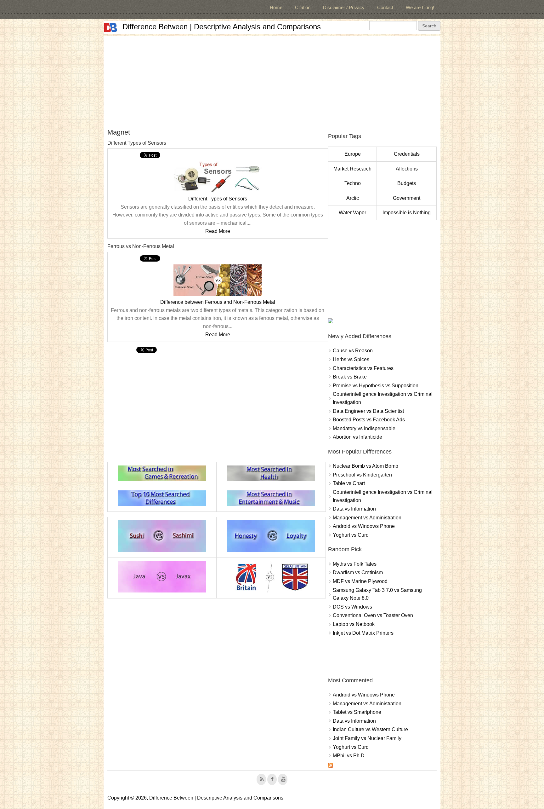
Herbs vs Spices (351, 359)
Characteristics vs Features (363, 368)
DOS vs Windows (352, 607)
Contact (385, 7)
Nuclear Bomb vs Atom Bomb (365, 466)
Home (276, 7)
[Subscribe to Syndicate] (330, 766)
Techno (352, 183)
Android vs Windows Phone (364, 526)
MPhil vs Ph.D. (349, 755)
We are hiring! (420, 7)
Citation (302, 7)
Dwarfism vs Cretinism (358, 572)
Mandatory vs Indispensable (364, 428)
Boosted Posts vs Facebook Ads (369, 419)
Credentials (407, 154)
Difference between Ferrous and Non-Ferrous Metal (217, 302)
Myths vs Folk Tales (355, 564)
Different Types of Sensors (217, 198)
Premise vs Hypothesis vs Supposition (375, 385)
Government (406, 198)
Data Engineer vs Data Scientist (368, 411)
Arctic (352, 198)
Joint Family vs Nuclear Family (367, 738)
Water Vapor (352, 212)
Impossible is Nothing (406, 212)
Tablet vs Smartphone (357, 712)
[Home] (110, 27)
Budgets (406, 183)
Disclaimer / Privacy (344, 7)
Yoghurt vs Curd (351, 535)
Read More (217, 231)
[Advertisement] (272, 80)
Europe (352, 154)
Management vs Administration (367, 517)
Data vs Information (354, 508)
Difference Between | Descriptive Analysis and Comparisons (221, 26)
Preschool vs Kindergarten (362, 474)
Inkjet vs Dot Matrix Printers (363, 633)
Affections (407, 168)
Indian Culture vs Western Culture (370, 729)
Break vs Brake (350, 376)
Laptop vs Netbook (354, 624)
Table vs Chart (349, 483)
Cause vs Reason (353, 350)
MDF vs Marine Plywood (360, 581)
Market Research (352, 168)
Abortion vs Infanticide (357, 437)
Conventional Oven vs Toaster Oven (373, 615)
